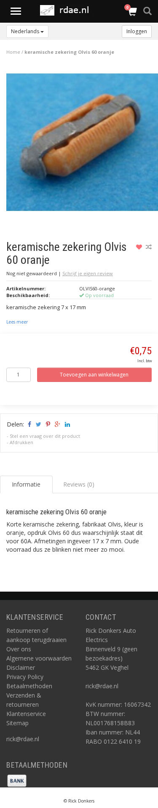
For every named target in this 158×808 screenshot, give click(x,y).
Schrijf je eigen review (87, 273)
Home (13, 52)
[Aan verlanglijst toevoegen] (140, 247)
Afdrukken (21, 442)
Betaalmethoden (29, 686)
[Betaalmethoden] (16, 780)
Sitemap (17, 723)
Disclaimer (20, 667)
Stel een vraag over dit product (45, 436)
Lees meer (17, 322)
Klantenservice (26, 714)
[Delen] (29, 424)
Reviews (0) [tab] (78, 484)
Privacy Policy (24, 677)
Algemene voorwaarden (39, 658)
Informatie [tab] (26, 484)
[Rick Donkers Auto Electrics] (67, 10)
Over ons (18, 649)
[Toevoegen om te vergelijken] (149, 247)
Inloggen (136, 31)
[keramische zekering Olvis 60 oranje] (82, 144)
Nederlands (25, 31)
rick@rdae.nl (22, 739)
